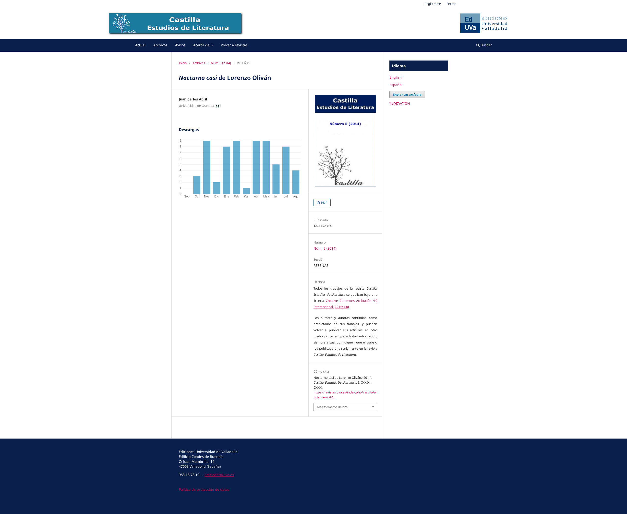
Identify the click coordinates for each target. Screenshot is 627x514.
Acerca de (201, 45)
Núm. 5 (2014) (221, 63)
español (395, 84)
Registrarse (432, 3)
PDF (323, 202)
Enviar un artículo (407, 94)
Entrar (451, 3)
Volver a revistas (234, 45)
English (395, 77)
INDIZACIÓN (399, 103)
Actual (140, 45)
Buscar (486, 45)
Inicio (183, 63)
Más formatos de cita (332, 407)
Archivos (160, 45)
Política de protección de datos (204, 489)
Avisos (180, 45)
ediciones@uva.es (219, 474)
